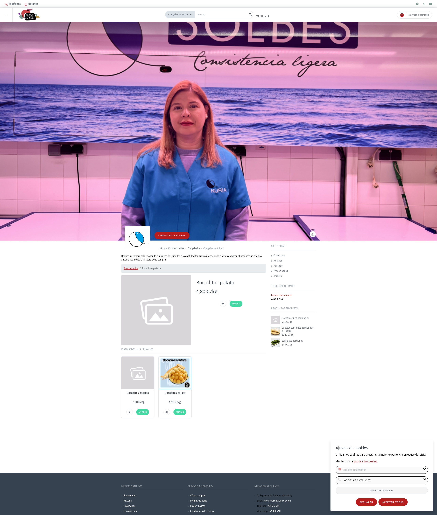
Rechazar (366, 501)
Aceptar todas (393, 501)
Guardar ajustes (382, 490)
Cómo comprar (198, 495)
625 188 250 (274, 511)
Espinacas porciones (292, 340)
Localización (130, 511)
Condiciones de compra (202, 511)
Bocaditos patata (175, 392)
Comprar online (176, 248)
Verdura (277, 276)
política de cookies (365, 461)
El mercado (130, 495)
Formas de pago (198, 500)
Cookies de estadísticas (357, 480)
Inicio (162, 248)
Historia (128, 500)
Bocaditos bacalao (138, 392)
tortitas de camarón (281, 295)
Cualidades (129, 506)
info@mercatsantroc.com (277, 500)
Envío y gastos (197, 506)
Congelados (193, 248)
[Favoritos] (223, 304)
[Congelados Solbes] (137, 239)
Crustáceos (279, 255)
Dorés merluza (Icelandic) (295, 318)
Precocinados (131, 268)
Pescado (278, 265)
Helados (277, 260)
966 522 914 (273, 506)
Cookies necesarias (354, 469)
